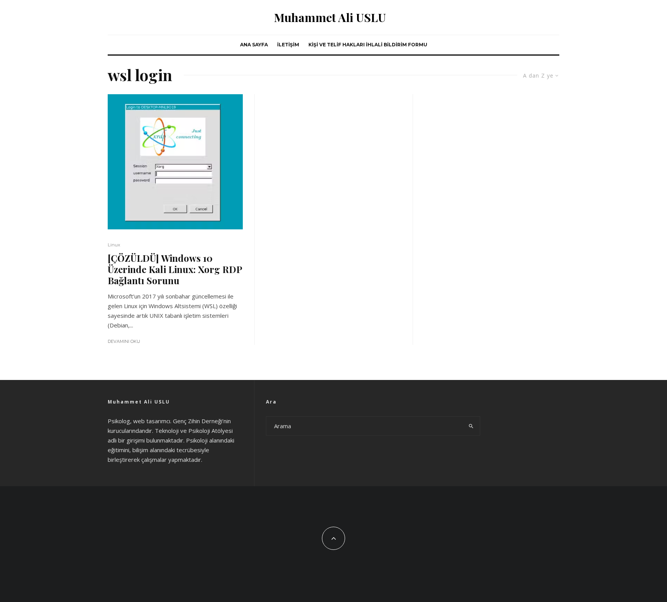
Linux (114, 245)
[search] (471, 426)
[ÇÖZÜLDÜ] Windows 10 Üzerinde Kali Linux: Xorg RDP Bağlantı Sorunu (175, 269)
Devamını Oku (124, 341)
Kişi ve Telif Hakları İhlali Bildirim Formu (367, 44)
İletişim (288, 44)
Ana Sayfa (254, 44)
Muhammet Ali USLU (330, 17)
